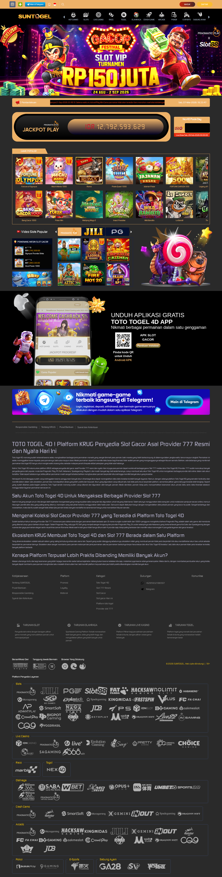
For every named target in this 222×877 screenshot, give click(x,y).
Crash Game (149, 19)
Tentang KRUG (48, 427)
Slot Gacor (101, 593)
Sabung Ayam (199, 19)
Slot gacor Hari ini (104, 598)
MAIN (31, 170)
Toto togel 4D (17, 457)
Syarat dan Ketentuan (87, 427)
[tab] (69, 231)
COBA (71, 246)
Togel (123, 19)
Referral (64, 593)
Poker (174, 19)
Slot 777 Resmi (103, 587)
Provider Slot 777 (45, 521)
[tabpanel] (111, 60)
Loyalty (63, 587)
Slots (86, 19)
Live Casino (98, 19)
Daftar (204, 4)
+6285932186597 (155, 583)
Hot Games (73, 19)
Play (53, 129)
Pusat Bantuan (66, 427)
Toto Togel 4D (102, 582)
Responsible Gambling (26, 427)
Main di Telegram (37, 4)
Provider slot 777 (104, 608)
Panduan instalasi (148, 345)
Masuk (187, 4)
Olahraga (136, 19)
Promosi (64, 582)
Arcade (161, 19)
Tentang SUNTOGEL (21, 582)
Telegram (150, 589)
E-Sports (187, 19)
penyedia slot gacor (66, 468)
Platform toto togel (104, 603)
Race (111, 19)
